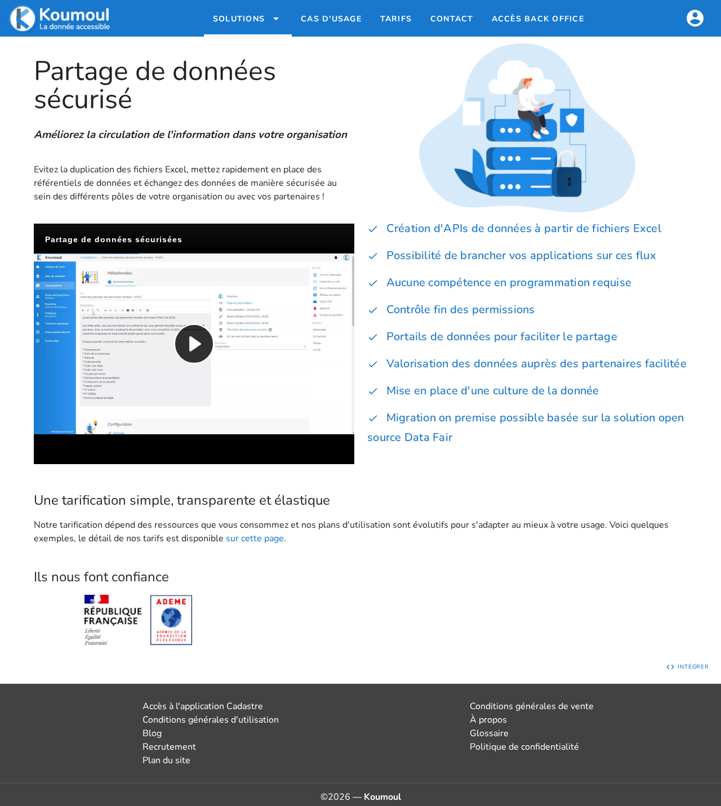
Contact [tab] (452, 19)
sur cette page (255, 538)
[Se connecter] (695, 19)
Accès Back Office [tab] (538, 19)
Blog (152, 733)
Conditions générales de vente (532, 706)
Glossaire (489, 733)
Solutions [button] (239, 19)
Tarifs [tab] (396, 19)
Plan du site (166, 760)
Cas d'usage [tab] (331, 19)
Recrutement (169, 747)
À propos (488, 720)
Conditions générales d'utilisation (211, 720)
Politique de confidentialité (524, 747)
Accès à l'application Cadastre (203, 706)
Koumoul (382, 797)
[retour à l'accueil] (60, 18)
